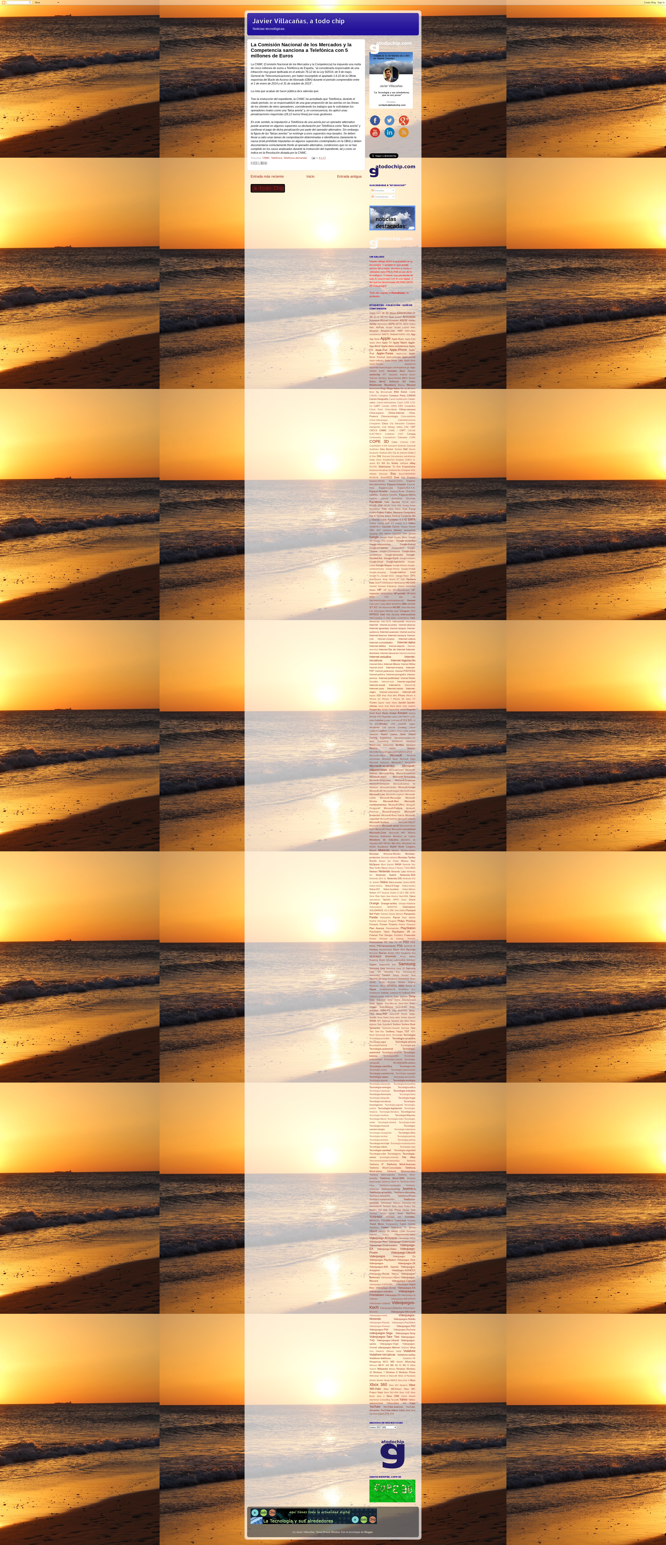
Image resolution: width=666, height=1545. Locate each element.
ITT (413, 699)
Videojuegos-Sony (405, 1333)
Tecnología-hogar (406, 1098)
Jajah (388, 703)
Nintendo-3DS (407, 875)
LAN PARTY (403, 717)
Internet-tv (394, 685)
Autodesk (393, 375)
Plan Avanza (376, 928)
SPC (379, 1021)
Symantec (374, 1028)
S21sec (389, 960)
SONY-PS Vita (388, 1010)
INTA (413, 611)
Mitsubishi (407, 843)
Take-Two (379, 1032)
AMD (400, 331)
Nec (413, 864)
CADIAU (373, 396)
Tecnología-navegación (380, 1133)
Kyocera (386, 716)
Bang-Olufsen (394, 378)
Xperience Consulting (379, 1400)
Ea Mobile (392, 463)
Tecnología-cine (407, 1066)
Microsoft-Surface (379, 822)
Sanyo (396, 975)
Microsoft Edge (407, 759)
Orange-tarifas (389, 903)
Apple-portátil (408, 357)
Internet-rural (388, 682)
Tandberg (390, 1031)
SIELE (383, 986)
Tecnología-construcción (381, 1073)
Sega (384, 979)
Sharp (382, 982)
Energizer (406, 470)
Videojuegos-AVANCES (403, 1270)
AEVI (405, 324)
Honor (372, 590)
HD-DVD (410, 582)
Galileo (411, 523)
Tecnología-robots (378, 1147)
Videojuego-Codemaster (402, 1241)
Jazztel (402, 702)
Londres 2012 (395, 731)
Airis (371, 327)
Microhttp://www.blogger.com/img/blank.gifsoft (390, 752)
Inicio (310, 176)
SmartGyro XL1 (407, 989)
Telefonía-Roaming (390, 1189)
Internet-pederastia (384, 671)
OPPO (396, 900)
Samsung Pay (392, 972)
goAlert (412, 534)
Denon (412, 449)
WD (392, 1361)
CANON (411, 395)
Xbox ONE (392, 1396)
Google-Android (407, 544)
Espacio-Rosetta (378, 491)
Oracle (412, 899)
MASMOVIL (397, 741)
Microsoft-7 (397, 762)
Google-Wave (402, 576)
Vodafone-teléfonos (380, 1358)
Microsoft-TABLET (407, 822)
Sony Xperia (376, 1003)
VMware (390, 1351)
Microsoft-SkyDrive (389, 819)
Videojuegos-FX (393, 1295)
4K (378, 317)
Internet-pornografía (396, 674)
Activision (409, 316)
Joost (380, 706)
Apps (412, 367)
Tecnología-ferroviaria (380, 1094)
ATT (384, 375)
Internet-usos (376, 688)
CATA (406, 403)
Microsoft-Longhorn (395, 794)
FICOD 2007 (408, 502)
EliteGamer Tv (387, 466)
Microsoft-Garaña (388, 787)
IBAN (388, 604)
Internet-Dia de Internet (392, 649)
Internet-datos (406, 642)
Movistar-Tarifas (406, 857)
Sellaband (392, 979)
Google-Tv (374, 576)
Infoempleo (379, 611)
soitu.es (388, 996)
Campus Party (397, 395)
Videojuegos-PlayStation (403, 1323)
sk (414, 986)
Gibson (387, 534)
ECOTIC (373, 467)
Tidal (413, 1210)
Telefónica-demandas (295, 157)
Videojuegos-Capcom (403, 1280)
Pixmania (411, 924)
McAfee (400, 744)
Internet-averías (407, 632)
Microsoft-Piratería (393, 808)
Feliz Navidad (392, 502)
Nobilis (376, 882)
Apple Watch (400, 342)
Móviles (395, 850)
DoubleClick (389, 460)
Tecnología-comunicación (403, 1070)
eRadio (372, 474)
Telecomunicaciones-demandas (384, 1161)
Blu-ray (403, 389)
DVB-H (408, 460)
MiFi (403, 833)
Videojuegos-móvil (378, 1315)
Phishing (410, 921)
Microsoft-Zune (377, 832)
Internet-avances (389, 632)
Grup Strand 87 (391, 579)
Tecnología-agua (377, 1042)
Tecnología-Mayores (405, 1115)
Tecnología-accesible (379, 1038)
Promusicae (375, 942)
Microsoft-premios (391, 811)
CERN (394, 406)
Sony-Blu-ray (391, 1003)
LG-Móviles (381, 723)
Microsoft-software (406, 819)
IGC (376, 607)
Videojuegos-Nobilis (404, 1319)
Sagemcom (384, 965)
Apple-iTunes (385, 353)
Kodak (393, 713)
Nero (371, 868)
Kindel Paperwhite (391, 710)
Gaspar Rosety (408, 527)
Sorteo (404, 1017)
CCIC (412, 403)
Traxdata (411, 1221)
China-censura (407, 409)
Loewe (412, 727)
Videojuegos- (376, 1263)
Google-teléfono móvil (403, 572)
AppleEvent (409, 364)
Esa (393, 473)
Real (402, 950)
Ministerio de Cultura (404, 836)
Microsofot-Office (377, 756)
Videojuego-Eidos (386, 1249)
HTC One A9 (400, 597)
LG (410, 720)
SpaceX (411, 1017)
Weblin (399, 1362)
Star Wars (404, 1021)
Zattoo (402, 1410)
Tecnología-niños (406, 1132)
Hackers (410, 579)
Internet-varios (395, 688)
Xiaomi (412, 1396)
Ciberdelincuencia (406, 420)
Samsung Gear (377, 968)
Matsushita (388, 745)
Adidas (411, 320)
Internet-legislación (403, 660)
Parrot (396, 917)
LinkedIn (402, 724)
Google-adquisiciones (380, 544)
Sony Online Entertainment (401, 1000)
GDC (371, 530)
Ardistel (373, 371)
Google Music (401, 537)
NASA (398, 864)
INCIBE (396, 607)
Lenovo (379, 720)
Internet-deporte (397, 646)
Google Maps (386, 537)
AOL (408, 334)
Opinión (386, 899)
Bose (371, 392)
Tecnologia (397, 1035)
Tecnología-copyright (405, 1073)
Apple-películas (393, 357)
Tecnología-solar (377, 1153)
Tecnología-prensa (406, 1140)
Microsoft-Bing (386, 773)
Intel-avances (408, 614)
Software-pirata (376, 996)
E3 (378, 463)
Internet (373, 624)
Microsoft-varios (390, 825)
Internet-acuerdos (388, 625)
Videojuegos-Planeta (379, 1323)
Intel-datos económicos (397, 618)
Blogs (383, 388)
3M (371, 317)
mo (413, 843)
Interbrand (410, 621)
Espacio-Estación (396, 484)
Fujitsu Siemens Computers (400, 512)
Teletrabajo (386, 1203)
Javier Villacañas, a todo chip (298, 21)
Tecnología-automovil (381, 1048)
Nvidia (393, 893)
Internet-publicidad (389, 678)
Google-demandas (394, 555)
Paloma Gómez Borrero (392, 914)
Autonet (403, 375)
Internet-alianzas (407, 625)
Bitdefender (375, 385)
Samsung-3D (409, 972)
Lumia (405, 731)
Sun (379, 1024)
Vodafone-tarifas (406, 1354)
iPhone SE (398, 699)
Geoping (373, 534)
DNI (379, 456)
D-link (384, 446)
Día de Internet (400, 453)
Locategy (402, 727)
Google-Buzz (398, 548)
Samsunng (374, 975)
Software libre (408, 993)
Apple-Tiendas (376, 364)
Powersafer (409, 935)
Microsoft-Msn (391, 801)
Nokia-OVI (374, 889)
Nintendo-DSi (394, 878)
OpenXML (403, 896)
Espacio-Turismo (388, 494)
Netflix (378, 868)
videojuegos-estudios (381, 1291)
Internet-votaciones (389, 692)
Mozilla (373, 861)
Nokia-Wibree (408, 889)
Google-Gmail (376, 561)
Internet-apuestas (379, 628)
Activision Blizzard (378, 320)
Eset (396, 477)
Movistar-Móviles (392, 854)
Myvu (383, 864)
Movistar (374, 853)
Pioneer (383, 924)
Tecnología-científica (380, 1066)
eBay (412, 463)
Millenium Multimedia (380, 836)
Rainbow (373, 949)
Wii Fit (398, 1365)
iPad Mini (392, 696)
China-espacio (376, 413)
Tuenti (403, 1224)
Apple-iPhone (398, 349)
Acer (391, 317)
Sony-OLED (401, 1007)
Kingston (411, 709)
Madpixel (373, 734)
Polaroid (373, 935)
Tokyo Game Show (391, 1213)
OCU (402, 893)
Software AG (396, 993)
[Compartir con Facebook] (262, 163)
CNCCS (373, 430)
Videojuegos (377, 1256)
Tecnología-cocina (378, 1070)
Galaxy (372, 523)
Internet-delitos (377, 646)
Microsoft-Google (406, 787)
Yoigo (412, 1403)
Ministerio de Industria (383, 839)
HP (379, 589)
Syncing (405, 1028)
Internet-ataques (398, 628)
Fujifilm (372, 513)
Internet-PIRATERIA (405, 671)
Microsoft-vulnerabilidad (403, 829)
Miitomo (411, 833)
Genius (398, 530)
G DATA (409, 519)
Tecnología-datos (378, 1076)
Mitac (398, 843)
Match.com (375, 745)
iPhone (401, 695)
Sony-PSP (381, 1013)
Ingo (396, 611)
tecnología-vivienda (389, 1157)
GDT (379, 530)
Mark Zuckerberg (378, 741)
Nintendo (384, 871)
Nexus (384, 868)
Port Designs (386, 935)
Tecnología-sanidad (380, 1150)
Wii (392, 1365)
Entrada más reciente (267, 176)
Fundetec (393, 519)
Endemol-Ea (394, 470)
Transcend (400, 1220)
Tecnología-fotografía (379, 1098)
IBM (404, 603)
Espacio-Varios (407, 494)
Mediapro (410, 745)
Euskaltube (397, 498)
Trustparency (392, 1224)
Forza (412, 509)
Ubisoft (373, 1231)
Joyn (405, 706)
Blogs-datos (393, 388)
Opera (412, 896)
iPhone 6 (410, 696)
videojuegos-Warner (389, 1347)
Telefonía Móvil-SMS (392, 1178)
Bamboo (383, 378)
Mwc (413, 861)
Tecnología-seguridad (404, 1150)
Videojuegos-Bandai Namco (384, 1273)
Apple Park (410, 339)
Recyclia (373, 953)
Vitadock (380, 1351)
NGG (407, 868)
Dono (379, 460)
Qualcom (408, 946)
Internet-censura (397, 635)
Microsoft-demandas (404, 776)
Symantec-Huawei (391, 1028)
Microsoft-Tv (375, 826)
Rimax (412, 957)
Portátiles (398, 935)
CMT (413, 427)
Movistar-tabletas (389, 858)
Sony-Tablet (383, 1017)
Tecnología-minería (387, 1122)
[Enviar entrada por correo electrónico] (312, 157)
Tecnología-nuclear (378, 1136)
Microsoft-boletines (405, 773)
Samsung (406, 964)
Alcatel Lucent (401, 327)
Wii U (406, 1365)
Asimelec (392, 370)
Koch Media (382, 713)
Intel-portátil (398, 621)
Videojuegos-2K (406, 1263)
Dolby (372, 460)
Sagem (373, 964)
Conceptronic (389, 437)
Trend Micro (376, 1224)
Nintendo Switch (386, 875)
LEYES (403, 720)
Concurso (402, 437)
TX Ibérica (410, 1228)
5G (382, 317)
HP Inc (387, 590)
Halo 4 (378, 583)
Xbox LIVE (404, 1392)
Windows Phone (407, 1372)
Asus (402, 370)
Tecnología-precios (406, 1136)
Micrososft (394, 833)
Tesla (400, 1206)
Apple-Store (409, 361)
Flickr (391, 509)
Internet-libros (376, 664)
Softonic (385, 992)
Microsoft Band (390, 759)
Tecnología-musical (379, 1126)
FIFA (399, 506)
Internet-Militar (408, 664)
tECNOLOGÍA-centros (404, 1063)
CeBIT (377, 406)
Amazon (373, 330)
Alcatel (389, 327)
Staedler (395, 1021)
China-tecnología (389, 416)
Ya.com (395, 1399)
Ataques (411, 371)
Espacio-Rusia (397, 491)
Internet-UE (410, 685)
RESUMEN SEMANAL (382, 956)
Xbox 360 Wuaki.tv (398, 1385)
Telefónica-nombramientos (382, 1199)
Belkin (372, 381)
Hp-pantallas (387, 594)
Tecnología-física (407, 1094)
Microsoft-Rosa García (392, 815)
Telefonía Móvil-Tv (390, 1182)
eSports (384, 498)
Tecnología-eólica (406, 1087)
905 (386, 317)
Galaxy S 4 (401, 523)
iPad (384, 696)
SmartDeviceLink (387, 989)
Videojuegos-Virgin (389, 1344)
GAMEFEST (375, 527)
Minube (387, 843)
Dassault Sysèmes (397, 446)
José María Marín (393, 706)
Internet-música (394, 667)
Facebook (375, 502)
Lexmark (395, 720)
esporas (373, 498)
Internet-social (377, 685)
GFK (381, 534)
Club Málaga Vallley (392, 427)
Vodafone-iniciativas (382, 1354)
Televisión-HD (408, 1203)
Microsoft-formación (379, 783)
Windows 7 (379, 1372)
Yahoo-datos (393, 1403)
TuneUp (411, 1224)
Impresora (387, 607)
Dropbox (400, 460)
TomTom (410, 1213)
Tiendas (373, 1213)
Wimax (392, 1369)
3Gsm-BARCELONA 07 (402, 313)
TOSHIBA (375, 1217)
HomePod (410, 586)
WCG (385, 1361)
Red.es (383, 953)
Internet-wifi (409, 692)
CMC (406, 427)
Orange (374, 903)
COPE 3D (379, 441)
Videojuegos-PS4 (378, 1329)
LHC (393, 724)
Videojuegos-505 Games (384, 1266)
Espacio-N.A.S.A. (406, 488)
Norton (372, 892)
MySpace (374, 864)
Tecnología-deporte (378, 1080)
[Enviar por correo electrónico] (252, 163)
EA (383, 463)
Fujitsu (380, 512)
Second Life (375, 978)
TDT (406, 1031)
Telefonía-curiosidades (390, 1185)
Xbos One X (403, 1380)
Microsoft (396, 755)
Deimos (398, 449)
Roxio (382, 960)
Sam (394, 965)
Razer (396, 949)
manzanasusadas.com (404, 738)
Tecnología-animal (378, 1045)
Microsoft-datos (377, 776)
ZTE (387, 1413)
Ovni (397, 910)
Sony (412, 996)
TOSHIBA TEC (394, 1217)
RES (397, 953)
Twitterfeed (396, 1228)
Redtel (391, 953)
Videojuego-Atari (378, 1241)
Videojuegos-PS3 (405, 1326)
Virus (412, 1347)
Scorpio (405, 975)
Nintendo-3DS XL (377, 879)
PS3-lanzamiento (386, 945)
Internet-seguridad (406, 681)
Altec (413, 327)
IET (371, 607)
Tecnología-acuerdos (403, 1038)
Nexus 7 (401, 868)
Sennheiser (403, 978)
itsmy (408, 699)
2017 (378, 313)
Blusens (411, 389)
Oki (407, 892)
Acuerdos (394, 320)
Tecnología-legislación (390, 1108)
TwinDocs (374, 1228)
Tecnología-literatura (389, 1112)
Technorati (380, 1035)
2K (383, 313)
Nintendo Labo (398, 871)
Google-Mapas (384, 565)
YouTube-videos (389, 1410)
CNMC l (393, 430)
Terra (394, 1206)
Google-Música (400, 565)
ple (413, 932)
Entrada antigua (349, 176)
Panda (373, 917)
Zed (408, 1410)
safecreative (399, 960)
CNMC (266, 157)
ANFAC (402, 334)
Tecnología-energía (380, 1087)
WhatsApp (410, 1361)
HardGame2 (399, 583)
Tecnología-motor (407, 1122)
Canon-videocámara (386, 403)
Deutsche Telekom (378, 453)
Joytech (411, 706)
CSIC (412, 442)
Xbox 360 (378, 1384)
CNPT (403, 430)
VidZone (405, 1348)
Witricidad (374, 1376)
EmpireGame (408, 466)
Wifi (387, 1365)
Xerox (404, 1396)
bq (377, 392)
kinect (403, 710)
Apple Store (375, 343)
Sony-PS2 (402, 1011)
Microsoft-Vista (383, 829)
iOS (379, 695)
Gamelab (386, 526)
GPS (413, 575)
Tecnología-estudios (404, 1090)
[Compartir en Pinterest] (265, 163)
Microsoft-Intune (407, 791)
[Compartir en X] (259, 163)
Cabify (412, 392)
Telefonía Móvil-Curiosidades (385, 1168)
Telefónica (276, 157)
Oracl (403, 900)
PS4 (399, 945)
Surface (397, 1024)
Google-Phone (393, 569)
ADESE (404, 320)
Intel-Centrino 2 (377, 618)
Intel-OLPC (386, 621)
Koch (372, 713)
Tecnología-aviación (392, 1052)
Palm (377, 913)
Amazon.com (388, 330)
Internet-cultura (407, 638)
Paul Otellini (408, 918)
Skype (372, 989)
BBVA (405, 378)
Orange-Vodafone (407, 904)
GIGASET (396, 534)
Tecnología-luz (408, 1111)
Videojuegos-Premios (379, 1326)
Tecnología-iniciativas (380, 1101)
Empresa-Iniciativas (378, 470)
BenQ (382, 381)
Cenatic (385, 406)
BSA (396, 391)
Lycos (412, 731)
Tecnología (409, 1034)
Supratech (387, 1024)
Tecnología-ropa (407, 1147)
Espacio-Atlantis (377, 481)
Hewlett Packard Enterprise (383, 586)
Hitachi (401, 586)
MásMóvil (410, 741)
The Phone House (399, 1210)
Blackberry (390, 385)
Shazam (391, 982)
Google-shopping (377, 572)
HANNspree (387, 583)
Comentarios (381, 196)
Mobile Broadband (378, 847)
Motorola (384, 850)
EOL (413, 470)
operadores (374, 900)
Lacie (394, 717)
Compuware (375, 437)
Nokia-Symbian (391, 889)
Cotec (395, 442)
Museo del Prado (389, 861)
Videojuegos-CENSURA (380, 1284)
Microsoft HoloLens (379, 762)
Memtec (411, 748)
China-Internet (396, 412)
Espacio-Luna (386, 488)
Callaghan (383, 396)
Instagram (405, 611)
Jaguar (381, 703)
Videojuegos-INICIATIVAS (403, 1299)
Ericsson (383, 474)
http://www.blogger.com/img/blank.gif (386, 600)
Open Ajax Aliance (389, 896)
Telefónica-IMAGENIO (379, 1196)
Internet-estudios (380, 656)
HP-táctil (411, 593)
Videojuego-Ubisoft (403, 1252)
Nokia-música (375, 886)
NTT (379, 893)
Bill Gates (409, 381)
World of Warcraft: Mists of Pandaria (398, 1376)
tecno (388, 1035)
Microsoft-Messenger (390, 798)
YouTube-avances (393, 1406)
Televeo (396, 1203)
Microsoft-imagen (391, 791)
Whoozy (373, 1365)
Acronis (398, 317)
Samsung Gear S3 (395, 968)
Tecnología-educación (379, 1084)
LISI (384, 727)
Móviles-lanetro (408, 850)
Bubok (404, 392)
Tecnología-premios (378, 1140)
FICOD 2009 (390, 506)
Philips (401, 921)
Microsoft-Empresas (405, 780)
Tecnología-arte (408, 1045)
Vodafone (409, 1351)
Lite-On (391, 727)
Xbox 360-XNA (391, 1392)
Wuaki (387, 1380)
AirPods (380, 327)
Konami (402, 713)
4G (375, 317)
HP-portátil (399, 593)
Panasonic (409, 913)
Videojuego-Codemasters (383, 1245)
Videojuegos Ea (404, 1256)
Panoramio (385, 918)
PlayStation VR (401, 931)
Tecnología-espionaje (379, 1091)
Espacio (411, 477)
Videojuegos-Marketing (391, 1308)
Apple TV (387, 342)
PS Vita (388, 942)
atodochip (374, 374)
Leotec (387, 720)
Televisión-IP (375, 1206)
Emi (399, 466)
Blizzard (411, 385)
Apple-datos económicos (394, 346)
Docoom (386, 456)
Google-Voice (387, 576)
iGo (380, 607)
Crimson (404, 442)
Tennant (386, 1206)
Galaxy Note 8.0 (385, 523)
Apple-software (376, 361)
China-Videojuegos (378, 420)
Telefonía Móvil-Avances (401, 1164)
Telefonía (411, 1161)
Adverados (382, 324)
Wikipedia (382, 1368)
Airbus (412, 324)
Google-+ (390, 541)
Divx (374, 456)
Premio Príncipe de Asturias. (386, 939)
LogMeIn (382, 731)
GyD (403, 579)
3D (387, 313)
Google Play (379, 541)
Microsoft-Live (377, 794)
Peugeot (392, 921)
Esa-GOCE (386, 477)
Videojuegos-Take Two (384, 1336)
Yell (404, 1403)
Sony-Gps (403, 1003)
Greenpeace (375, 579)
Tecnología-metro (395, 1119)
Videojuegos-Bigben (390, 1277)
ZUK (392, 1414)
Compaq (411, 434)
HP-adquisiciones (401, 590)
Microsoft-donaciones (380, 780)
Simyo (409, 986)
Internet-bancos (378, 635)
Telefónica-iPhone (406, 1196)
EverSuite (410, 498)
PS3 (406, 942)
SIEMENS (392, 986)
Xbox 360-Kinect (392, 1389)
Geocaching (409, 530)
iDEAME (411, 604)
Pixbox (402, 924)
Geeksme (387, 530)
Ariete (382, 371)
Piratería (393, 924)
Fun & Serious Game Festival (384, 516)
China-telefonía (408, 416)
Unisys (385, 1235)
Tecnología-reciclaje (379, 1143)
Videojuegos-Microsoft (403, 1311)
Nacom (390, 864)
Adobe (373, 323)
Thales (407, 1206)
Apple (385, 338)
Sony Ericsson (377, 1000)
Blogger (368, 1532)
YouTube (374, 1406)
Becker (412, 378)
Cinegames (374, 424)
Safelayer (410, 960)
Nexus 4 (392, 868)
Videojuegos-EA (406, 1287)
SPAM (372, 1020)
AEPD (391, 323)
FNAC (398, 509)
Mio (393, 843)
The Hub (382, 1210)
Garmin (395, 526)
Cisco (385, 423)
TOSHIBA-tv (387, 1220)
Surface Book (408, 1024)
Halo (371, 582)
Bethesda (394, 381)
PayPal (372, 921)
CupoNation (375, 446)
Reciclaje (410, 949)
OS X (386, 910)
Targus (399, 1031)
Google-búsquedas (378, 548)
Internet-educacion (389, 653)
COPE (412, 437)
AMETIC (385, 334)
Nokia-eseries (395, 882)
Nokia (384, 882)
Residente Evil (408, 953)
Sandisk (386, 975)
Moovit (372, 850)
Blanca (401, 385)
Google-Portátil (408, 569)
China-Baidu (391, 409)
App (413, 334)
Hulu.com (373, 604)
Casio (400, 403)
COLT (400, 434)
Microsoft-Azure (396, 770)
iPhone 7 (387, 699)
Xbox (412, 1380)
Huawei (411, 600)
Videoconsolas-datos (404, 1234)
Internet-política (377, 674)
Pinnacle (373, 924)
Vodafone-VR (409, 1358)
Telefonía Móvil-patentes (382, 1175)
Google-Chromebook (390, 551)
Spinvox (386, 1021)
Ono (377, 896)
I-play (382, 604)
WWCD (393, 1380)
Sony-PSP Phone (399, 1014)
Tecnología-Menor (378, 1119)
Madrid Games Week (393, 734)
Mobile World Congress (403, 846)
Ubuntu (382, 1231)
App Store (374, 339)
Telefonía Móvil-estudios (401, 1171)
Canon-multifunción (398, 399)
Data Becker (386, 449)
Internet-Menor (392, 664)
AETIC (398, 324)
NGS (413, 868)
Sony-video (394, 1017)
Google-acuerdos (405, 540)
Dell (405, 449)
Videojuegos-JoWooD (379, 1303)
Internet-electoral (407, 653)
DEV (390, 453)
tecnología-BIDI (391, 1056)
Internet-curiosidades (381, 642)
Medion (373, 748)
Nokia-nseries (408, 886)
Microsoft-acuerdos (382, 766)
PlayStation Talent (379, 931)
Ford (405, 509)
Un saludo (392, 1231)
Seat (413, 975)
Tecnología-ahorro (405, 1041)
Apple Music (398, 339)
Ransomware (385, 950)
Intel (382, 614)
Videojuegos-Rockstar (404, 1329)
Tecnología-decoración (404, 1077)
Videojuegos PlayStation (382, 1259)
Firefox (406, 506)
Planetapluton (392, 928)
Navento (407, 864)
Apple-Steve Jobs (394, 360)
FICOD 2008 (375, 505)
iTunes (373, 702)
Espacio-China (396, 481)
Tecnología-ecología (404, 1080)
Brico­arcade (386, 392)
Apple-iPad (381, 349)
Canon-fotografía (378, 399)
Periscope (382, 921)
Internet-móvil (376, 667)
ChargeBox (410, 406)
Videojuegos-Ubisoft (388, 1340)
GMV (405, 534)
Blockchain (374, 389)
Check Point (376, 409)
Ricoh (403, 957)
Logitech (373, 731)
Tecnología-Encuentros (404, 1084)
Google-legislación (395, 561)
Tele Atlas (408, 1157)
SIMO (401, 985)
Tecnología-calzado (393, 1059)
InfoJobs (390, 611)
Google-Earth (391, 558)
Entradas (379, 190)
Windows (400, 1369)
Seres (412, 979)
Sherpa (401, 982)
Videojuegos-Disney (386, 1288)
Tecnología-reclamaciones (402, 1143)
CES (400, 406)
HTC (371, 596)
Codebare (390, 434)
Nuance (385, 893)
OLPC (412, 893)
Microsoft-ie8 (375, 791)
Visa (371, 1351)
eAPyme (404, 463)
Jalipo (394, 703)
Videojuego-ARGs (406, 1238)
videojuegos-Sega (380, 1333)
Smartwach (374, 993)
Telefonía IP (376, 1164)
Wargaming (375, 1361)
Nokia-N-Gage (392, 885)
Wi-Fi (381, 1365)
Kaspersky (375, 709)
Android (394, 334)
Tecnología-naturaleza (404, 1129)
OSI (392, 910)
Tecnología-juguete (394, 1105)
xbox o (381, 1396)
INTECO (374, 614)
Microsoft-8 (410, 762)
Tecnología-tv (394, 1153)
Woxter (380, 1380)
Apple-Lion (401, 354)
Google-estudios (407, 558)
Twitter (384, 1227)
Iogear (372, 696)
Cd (370, 406)
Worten (372, 1380)
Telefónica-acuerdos (380, 1192)
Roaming (373, 960)
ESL (403, 477)
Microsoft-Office (396, 804)
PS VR (398, 942)
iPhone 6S (374, 699)
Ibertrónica (397, 604)
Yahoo (403, 1399)
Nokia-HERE (409, 882)
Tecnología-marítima (379, 1115)
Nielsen (373, 871)
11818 (372, 313)
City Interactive (397, 424)
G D (401, 520)
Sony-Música (386, 1007)
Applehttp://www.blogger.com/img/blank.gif (389, 368)
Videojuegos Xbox (406, 1260)
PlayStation (408, 928)
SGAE (372, 982)
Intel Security (392, 615)
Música (404, 861)
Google (374, 537)
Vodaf (398, 1351)
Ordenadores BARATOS (383, 907)
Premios (411, 939)
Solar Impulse (401, 996)
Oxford (402, 910)
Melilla (392, 748)
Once (371, 896)
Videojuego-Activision (383, 1238)
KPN (379, 717)
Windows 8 (391, 1372)
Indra (403, 607)
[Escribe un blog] (255, 163)
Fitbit (384, 509)
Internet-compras (386, 639)
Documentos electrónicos (403, 456)
